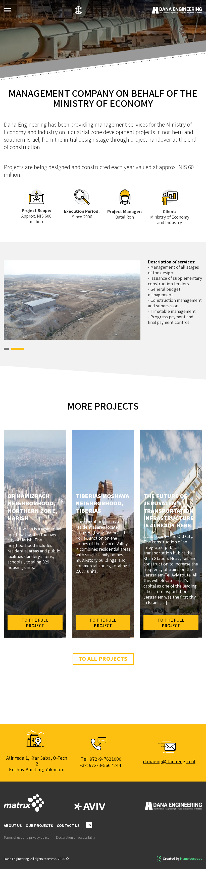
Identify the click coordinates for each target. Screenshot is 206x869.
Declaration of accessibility (75, 837)
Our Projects (39, 825)
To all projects (103, 658)
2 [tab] (20, 301)
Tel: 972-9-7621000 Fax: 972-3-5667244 (100, 762)
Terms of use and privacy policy (26, 837)
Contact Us (68, 825)
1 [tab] (5, 301)
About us (13, 825)
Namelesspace (191, 858)
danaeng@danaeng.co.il (169, 761)
